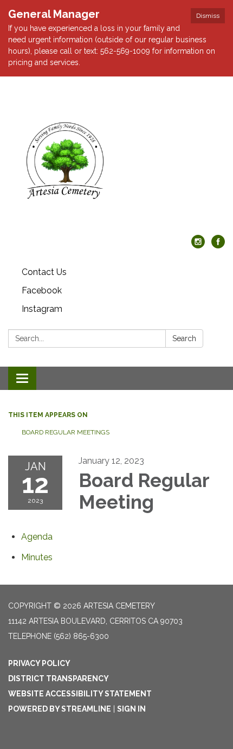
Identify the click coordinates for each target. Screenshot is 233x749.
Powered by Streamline (59, 709)
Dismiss (207, 16)
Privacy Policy (39, 663)
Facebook (42, 290)
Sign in (131, 709)
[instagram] (198, 245)
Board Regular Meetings (65, 432)
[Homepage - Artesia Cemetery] (116, 161)
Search (184, 338)
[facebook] (218, 245)
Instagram (42, 309)
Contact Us (44, 272)
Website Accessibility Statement (80, 693)
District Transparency (58, 678)
